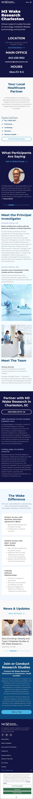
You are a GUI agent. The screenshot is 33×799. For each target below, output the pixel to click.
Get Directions (15, 48)
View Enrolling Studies (16, 139)
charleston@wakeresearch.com (16, 62)
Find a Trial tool (14, 697)
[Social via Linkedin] (10, 735)
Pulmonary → (9, 124)
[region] (16, 786)
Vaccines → (8, 131)
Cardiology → (9, 127)
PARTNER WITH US (16, 412)
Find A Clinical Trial (7, 770)
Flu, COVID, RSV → (11, 120)
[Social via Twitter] (6, 735)
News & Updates (6, 743)
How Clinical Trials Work (8, 747)
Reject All (17, 789)
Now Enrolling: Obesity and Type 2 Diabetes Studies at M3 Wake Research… (15, 641)
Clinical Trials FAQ (7, 758)
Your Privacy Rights (17, 786)
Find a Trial (16, 712)
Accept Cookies (17, 792)
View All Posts (15, 613)
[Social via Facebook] (2, 735)
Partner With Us (6, 755)
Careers (3, 766)
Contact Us (4, 751)
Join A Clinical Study (15, 161)
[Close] (16, 797)
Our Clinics (4, 762)
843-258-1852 (16, 57)
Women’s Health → (11, 134)
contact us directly (23, 705)
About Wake (5, 739)
